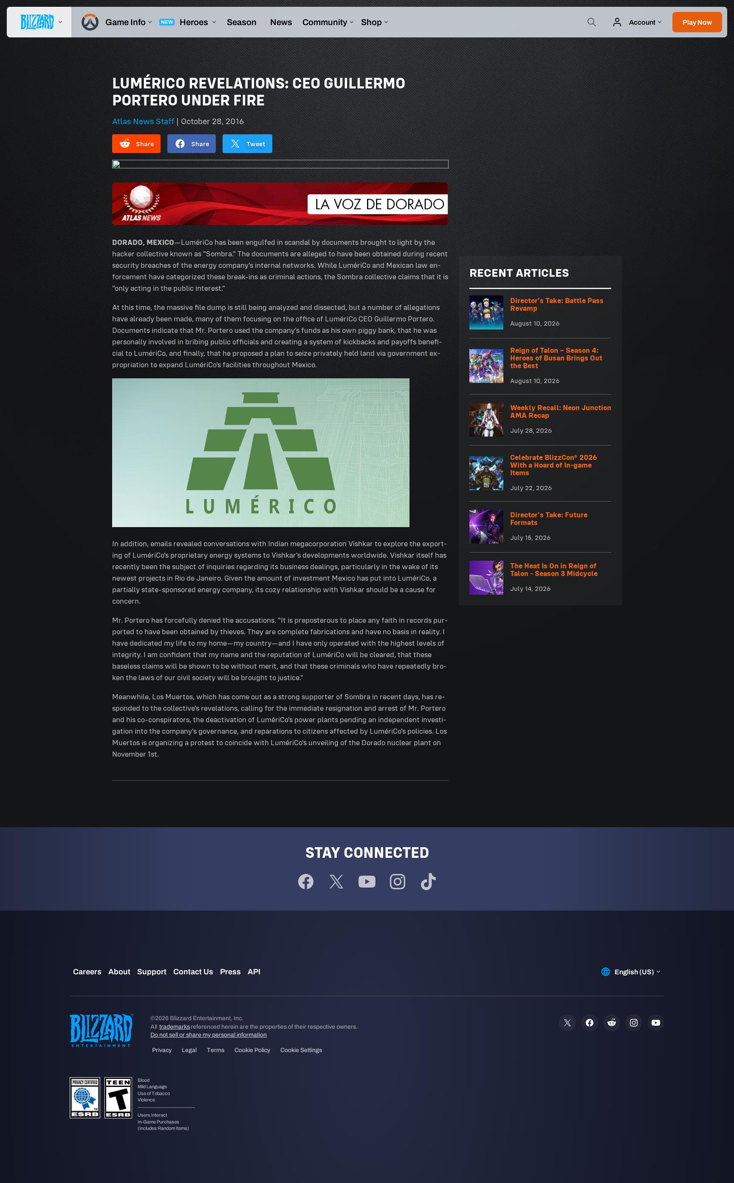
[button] (697, 22)
